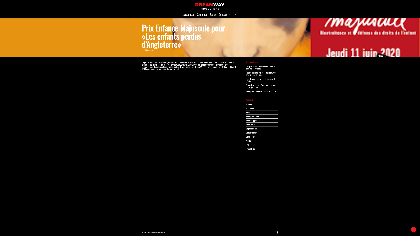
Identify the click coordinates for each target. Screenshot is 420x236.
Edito (248, 112)
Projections (250, 148)
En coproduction (252, 116)
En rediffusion (251, 132)
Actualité (250, 104)
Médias (249, 140)
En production (251, 128)
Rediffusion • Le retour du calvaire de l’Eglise (261, 79)
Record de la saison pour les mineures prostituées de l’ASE (261, 73)
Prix (247, 144)
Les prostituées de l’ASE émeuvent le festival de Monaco (260, 67)
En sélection (251, 136)
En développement (253, 120)
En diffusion (250, 124)
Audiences (250, 108)
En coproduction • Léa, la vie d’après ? (261, 91)
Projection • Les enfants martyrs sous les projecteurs (261, 86)
